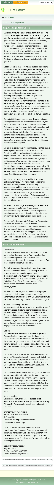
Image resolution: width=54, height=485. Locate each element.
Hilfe (8, 480)
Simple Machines (33, 482)
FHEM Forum (15, 10)
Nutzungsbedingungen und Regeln (24, 480)
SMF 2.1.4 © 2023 (21, 482)
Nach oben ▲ (42, 480)
